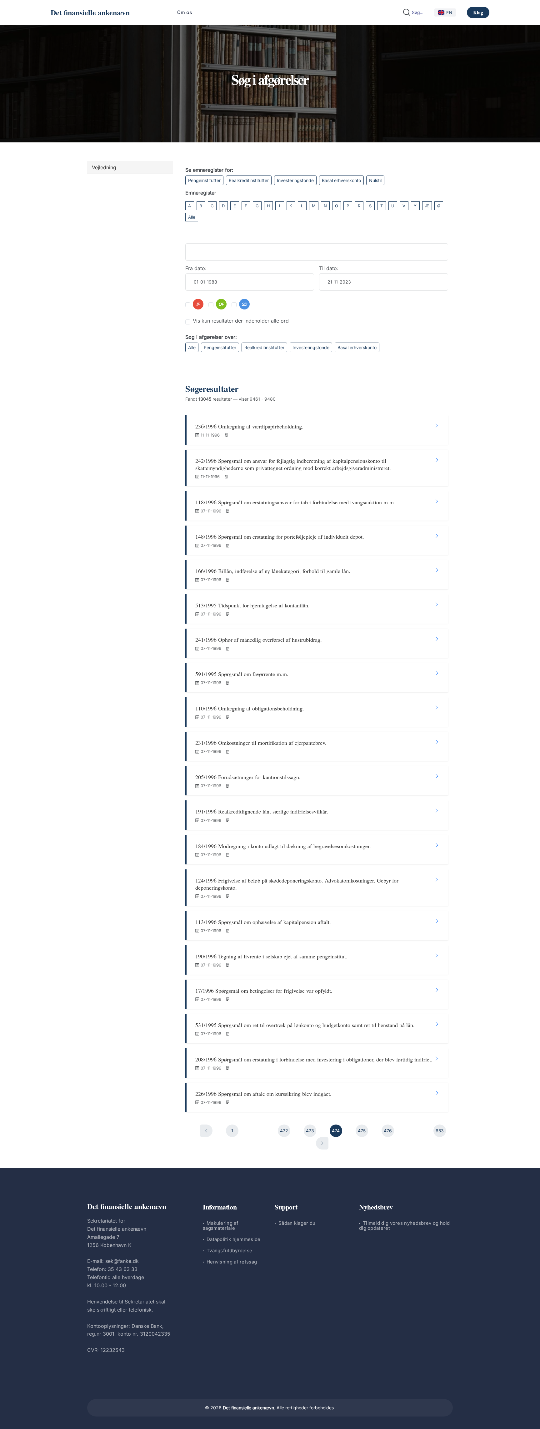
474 (336, 1130)
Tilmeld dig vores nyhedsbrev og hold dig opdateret (404, 1225)
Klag (478, 12)
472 (284, 1130)
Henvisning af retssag (232, 1262)
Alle (191, 217)
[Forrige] (206, 1131)
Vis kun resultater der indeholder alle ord (241, 320)
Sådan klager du (297, 1223)
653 (440, 1130)
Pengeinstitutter (204, 180)
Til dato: (328, 268)
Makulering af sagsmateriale (220, 1225)
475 (362, 1130)
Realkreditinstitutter (249, 180)
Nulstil (375, 180)
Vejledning (104, 167)
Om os (184, 12)
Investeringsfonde (295, 180)
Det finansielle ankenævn (90, 12)
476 (388, 1130)
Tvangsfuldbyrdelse (229, 1250)
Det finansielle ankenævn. (249, 1407)
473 (310, 1130)
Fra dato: (196, 268)
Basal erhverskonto (341, 180)
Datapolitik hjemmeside (234, 1239)
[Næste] (322, 1143)
